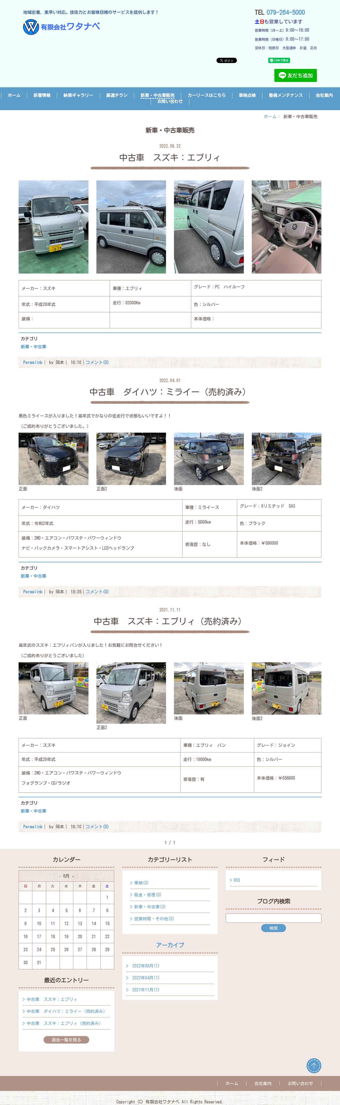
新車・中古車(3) (150, 907)
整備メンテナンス (286, 95)
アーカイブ (170, 945)
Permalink (32, 362)
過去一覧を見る (66, 1040)
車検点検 (247, 95)
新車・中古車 (33, 347)
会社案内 (324, 95)
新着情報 (41, 95)
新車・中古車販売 (158, 95)
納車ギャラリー (78, 95)
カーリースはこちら (207, 95)
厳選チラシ (117, 95)
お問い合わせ (170, 101)
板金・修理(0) (148, 895)
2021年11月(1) (146, 990)
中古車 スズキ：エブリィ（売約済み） (65, 1023)
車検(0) (141, 883)
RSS (237, 880)
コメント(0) (97, 362)
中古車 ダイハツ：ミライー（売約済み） (67, 1011)
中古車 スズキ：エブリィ (52, 999)
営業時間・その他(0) (154, 919)
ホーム (14, 95)
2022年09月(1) (146, 966)
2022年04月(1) (146, 978)
